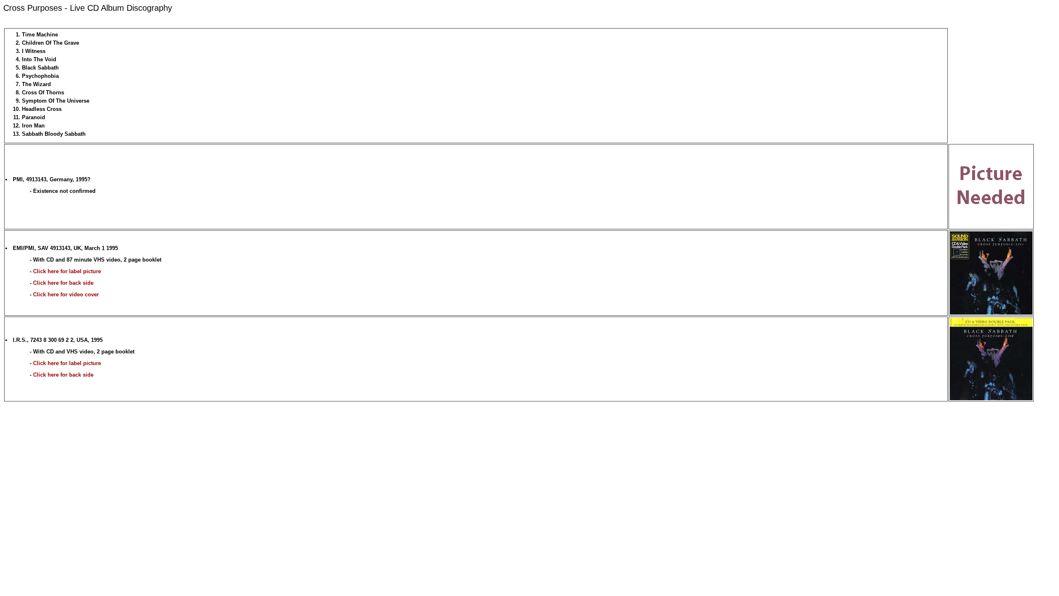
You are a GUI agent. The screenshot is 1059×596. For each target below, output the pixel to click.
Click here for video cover (66, 294)
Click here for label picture (67, 271)
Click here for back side (63, 283)
